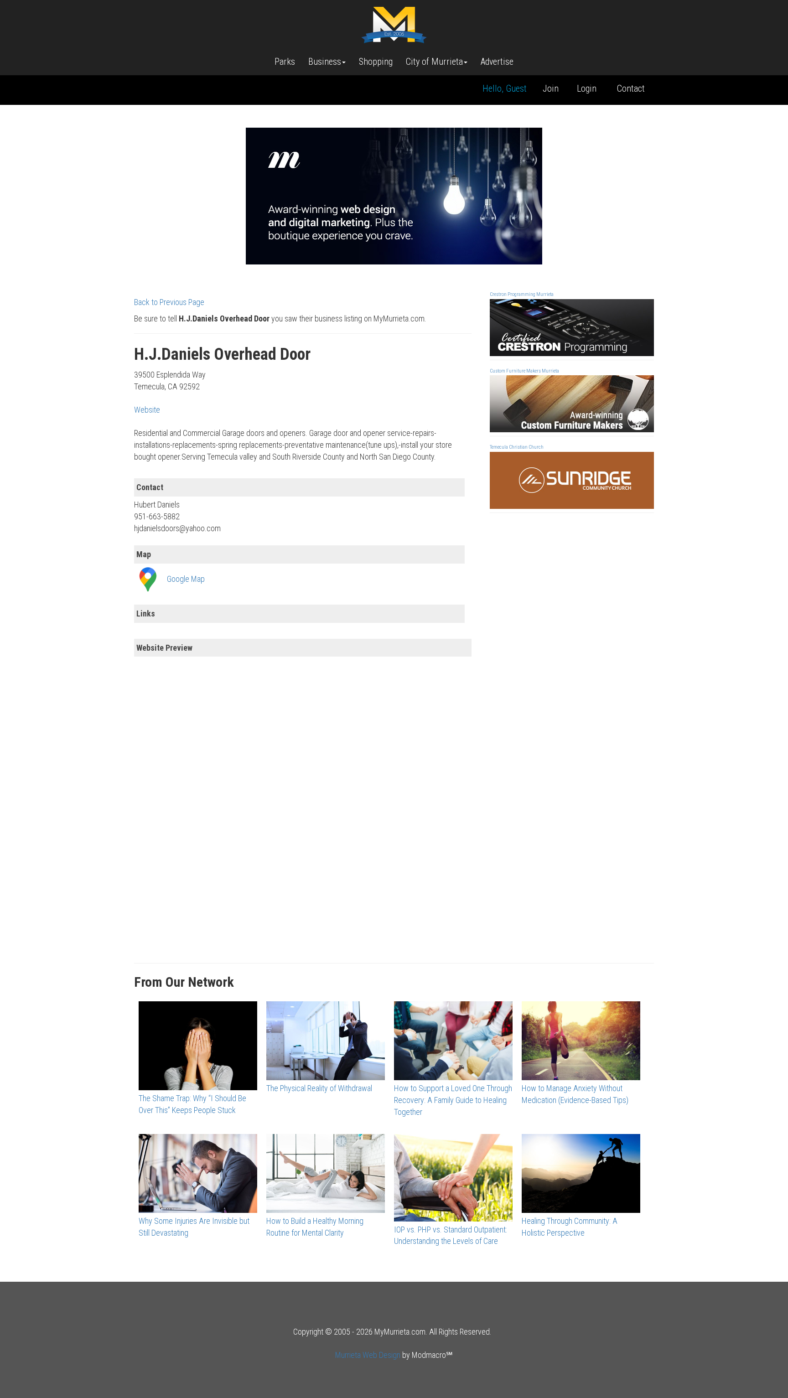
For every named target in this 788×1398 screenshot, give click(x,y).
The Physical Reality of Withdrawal (319, 1088)
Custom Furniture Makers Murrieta (524, 371)
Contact (631, 88)
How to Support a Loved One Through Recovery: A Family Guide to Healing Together (453, 1099)
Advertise (497, 61)
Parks (285, 61)
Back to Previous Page (169, 302)
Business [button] (324, 61)
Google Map (186, 579)
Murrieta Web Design (367, 1355)
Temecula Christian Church (517, 447)
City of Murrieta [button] (434, 61)
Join (551, 88)
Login (586, 88)
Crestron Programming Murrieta (522, 294)
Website (147, 409)
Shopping (376, 61)
